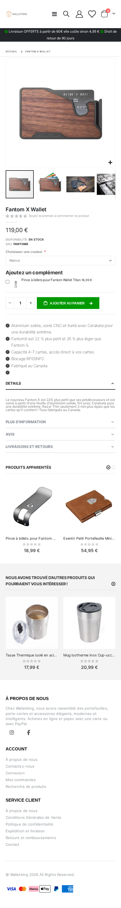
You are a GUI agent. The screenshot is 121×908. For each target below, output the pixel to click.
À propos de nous (21, 759)
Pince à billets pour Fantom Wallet (32, 538)
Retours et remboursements (31, 837)
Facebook (28, 732)
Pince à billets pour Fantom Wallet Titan (51, 280)
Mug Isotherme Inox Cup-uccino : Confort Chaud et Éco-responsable (89, 655)
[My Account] (79, 14)
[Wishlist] (91, 14)
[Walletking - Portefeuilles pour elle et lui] (17, 14)
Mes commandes (21, 779)
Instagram (11, 732)
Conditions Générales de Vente (33, 817)
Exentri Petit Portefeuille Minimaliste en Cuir (89, 538)
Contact (12, 844)
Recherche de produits (26, 786)
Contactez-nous (20, 766)
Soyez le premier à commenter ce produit (59, 216)
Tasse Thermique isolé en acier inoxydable (32, 655)
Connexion (15, 773)
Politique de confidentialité (29, 824)
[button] (110, 163)
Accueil (11, 51)
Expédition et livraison (25, 831)
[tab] (60, 383)
